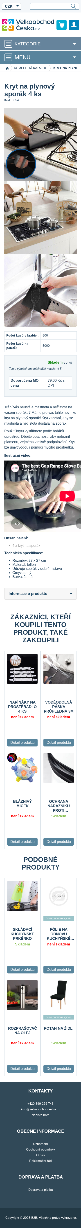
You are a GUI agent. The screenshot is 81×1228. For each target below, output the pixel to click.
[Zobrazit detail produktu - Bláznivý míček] (22, 768)
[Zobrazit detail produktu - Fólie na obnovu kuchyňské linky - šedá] (58, 896)
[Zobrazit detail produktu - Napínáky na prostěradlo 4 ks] (22, 669)
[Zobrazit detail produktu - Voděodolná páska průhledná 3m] (58, 669)
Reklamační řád (40, 1161)
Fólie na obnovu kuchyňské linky (58, 934)
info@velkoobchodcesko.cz (40, 1109)
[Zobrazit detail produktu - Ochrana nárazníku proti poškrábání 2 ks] (58, 768)
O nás (40, 1155)
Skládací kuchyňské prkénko (22, 934)
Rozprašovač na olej (22, 1030)
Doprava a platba (40, 1189)
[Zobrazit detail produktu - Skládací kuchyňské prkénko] (22, 896)
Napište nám (41, 1115)
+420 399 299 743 (40, 1103)
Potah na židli (59, 1028)
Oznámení (40, 1144)
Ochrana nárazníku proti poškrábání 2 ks (59, 806)
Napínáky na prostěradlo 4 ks (22, 706)
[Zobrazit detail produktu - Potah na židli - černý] (58, 995)
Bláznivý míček (22, 803)
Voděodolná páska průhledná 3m (59, 706)
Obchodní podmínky (40, 1149)
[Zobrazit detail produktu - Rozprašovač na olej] (22, 995)
